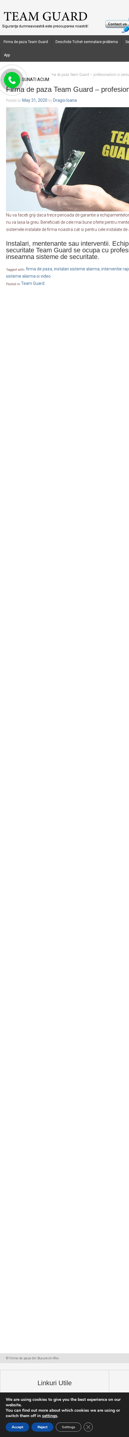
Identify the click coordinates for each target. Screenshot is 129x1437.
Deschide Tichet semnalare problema (87, 42)
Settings (68, 1427)
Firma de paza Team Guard (26, 42)
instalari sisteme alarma (77, 269)
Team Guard (32, 283)
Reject (42, 1427)
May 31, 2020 (34, 100)
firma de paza (39, 269)
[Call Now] (11, 80)
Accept (17, 1427)
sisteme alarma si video (28, 276)
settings (49, 1416)
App (7, 55)
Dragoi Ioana (65, 100)
